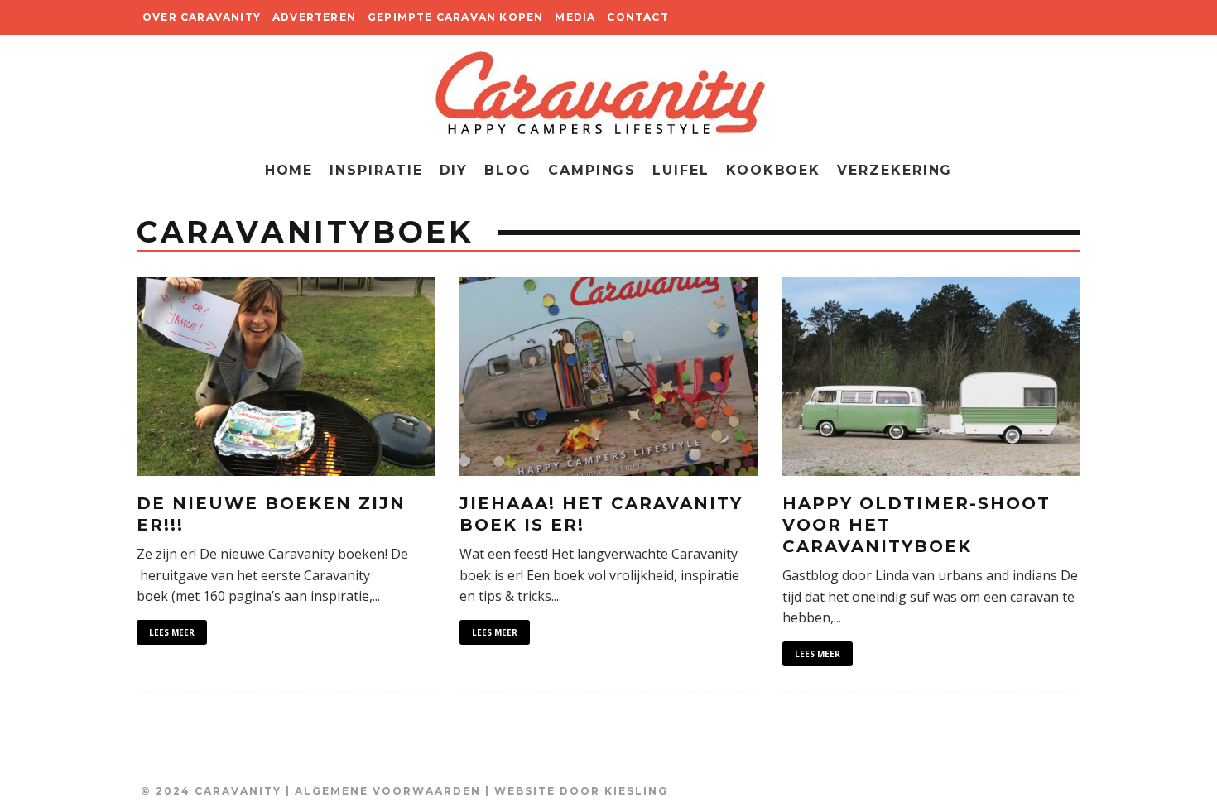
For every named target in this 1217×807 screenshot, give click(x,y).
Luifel (681, 170)
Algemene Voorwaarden (388, 791)
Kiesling (636, 791)
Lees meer (172, 632)
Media (575, 17)
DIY (454, 170)
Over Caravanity (201, 17)
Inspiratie (376, 170)
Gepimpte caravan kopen (455, 17)
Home (289, 170)
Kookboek (773, 170)
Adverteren (314, 17)
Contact (637, 17)
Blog (508, 170)
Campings (592, 170)
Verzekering (894, 170)
